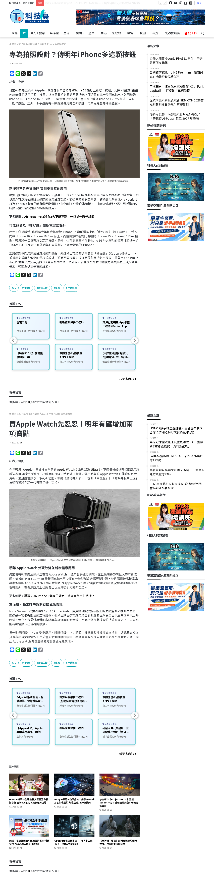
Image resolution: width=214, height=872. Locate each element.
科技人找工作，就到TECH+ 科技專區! (70, 3)
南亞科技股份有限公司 (71, 361)
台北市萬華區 (110, 318)
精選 (15, 33)
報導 (18, 90)
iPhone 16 (79, 90)
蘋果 (57, 287)
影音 (104, 33)
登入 (199, 3)
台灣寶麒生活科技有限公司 (31, 330)
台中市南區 (23, 349)
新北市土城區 (24, 318)
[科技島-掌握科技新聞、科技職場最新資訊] (29, 16)
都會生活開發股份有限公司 (116, 361)
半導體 (54, 33)
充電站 (116, 33)
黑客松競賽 (172, 33)
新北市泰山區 (67, 349)
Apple (27, 287)
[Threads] (190, 3)
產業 (91, 33)
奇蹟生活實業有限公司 (28, 361)
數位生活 (42, 287)
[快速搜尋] (202, 33)
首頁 (14, 44)
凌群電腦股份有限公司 (114, 330)
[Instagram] (180, 3)
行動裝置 (72, 287)
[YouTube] (175, 3)
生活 (66, 33)
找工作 (192, 33)
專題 (155, 33)
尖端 (79, 33)
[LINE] (185, 3)
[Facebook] (170, 3)
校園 (143, 33)
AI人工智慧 (37, 33)
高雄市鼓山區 (110, 349)
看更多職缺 (127, 379)
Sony (121, 199)
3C (24, 33)
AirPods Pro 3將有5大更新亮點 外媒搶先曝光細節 (59, 216)
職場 (130, 33)
